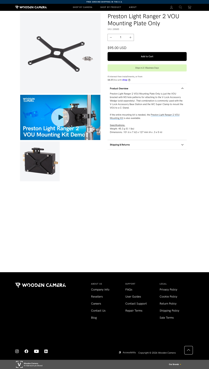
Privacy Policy (168, 289)
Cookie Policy (168, 296)
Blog (94, 317)
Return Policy (168, 303)
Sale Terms (167, 317)
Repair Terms (133, 310)
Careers (96, 303)
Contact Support (136, 303)
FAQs (128, 289)
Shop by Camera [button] (83, 7)
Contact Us (98, 310)
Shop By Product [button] (110, 7)
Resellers (97, 296)
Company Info (100, 289)
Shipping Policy (169, 310)
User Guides (133, 296)
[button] (180, 7)
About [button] (133, 7)
